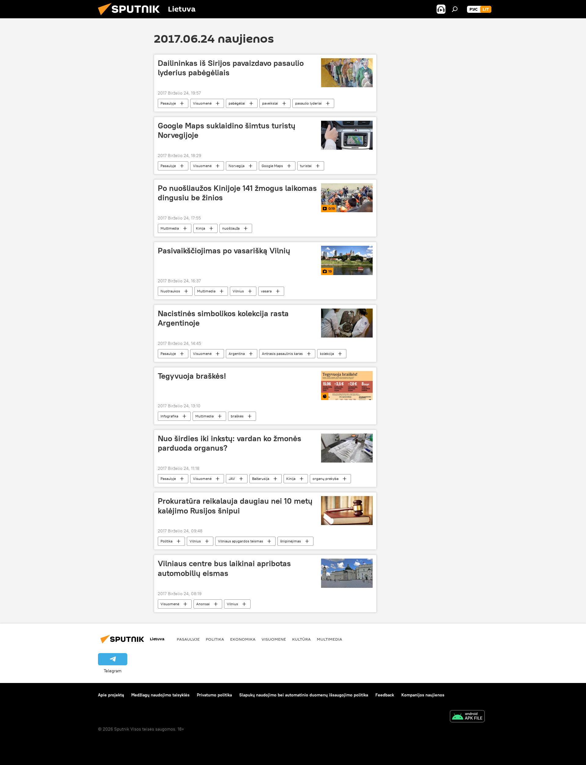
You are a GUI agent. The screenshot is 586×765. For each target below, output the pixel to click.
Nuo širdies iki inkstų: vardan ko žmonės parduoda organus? (229, 443)
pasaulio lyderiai (308, 103)
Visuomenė (202, 103)
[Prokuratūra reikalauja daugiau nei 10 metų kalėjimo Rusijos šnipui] (347, 510)
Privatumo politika (214, 695)
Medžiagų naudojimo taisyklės (160, 695)
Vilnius (238, 291)
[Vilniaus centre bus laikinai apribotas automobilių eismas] (347, 573)
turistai (306, 165)
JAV (232, 478)
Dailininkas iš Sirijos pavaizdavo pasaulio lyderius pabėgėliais (231, 67)
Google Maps (272, 165)
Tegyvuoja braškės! (192, 376)
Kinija (200, 228)
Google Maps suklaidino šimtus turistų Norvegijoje (226, 130)
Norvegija (236, 165)
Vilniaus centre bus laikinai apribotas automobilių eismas (224, 568)
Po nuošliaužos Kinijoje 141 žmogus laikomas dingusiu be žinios (237, 192)
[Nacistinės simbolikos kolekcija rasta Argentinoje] (347, 323)
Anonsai (203, 604)
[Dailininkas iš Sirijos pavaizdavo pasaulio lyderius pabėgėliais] (347, 72)
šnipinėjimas (290, 541)
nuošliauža (231, 228)
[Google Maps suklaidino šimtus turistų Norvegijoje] (347, 135)
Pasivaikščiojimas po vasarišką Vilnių (224, 251)
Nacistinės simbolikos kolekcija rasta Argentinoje (223, 318)
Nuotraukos (170, 291)
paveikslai (270, 103)
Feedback (384, 695)
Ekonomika (242, 639)
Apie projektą (111, 695)
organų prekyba (325, 478)
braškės (237, 416)
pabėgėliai (237, 103)
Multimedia (170, 228)
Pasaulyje (168, 103)
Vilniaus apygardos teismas (240, 541)
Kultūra (301, 639)
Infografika (169, 416)
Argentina (237, 353)
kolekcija (327, 353)
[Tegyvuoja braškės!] (347, 385)
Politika (166, 541)
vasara (266, 291)
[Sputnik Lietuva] (131, 17)
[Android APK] (467, 717)
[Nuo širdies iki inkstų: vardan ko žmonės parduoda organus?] (347, 448)
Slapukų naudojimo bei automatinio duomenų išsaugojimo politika (303, 695)
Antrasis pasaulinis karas (282, 353)
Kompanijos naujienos (422, 695)
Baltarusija (260, 478)
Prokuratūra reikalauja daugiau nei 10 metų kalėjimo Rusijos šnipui (235, 505)
